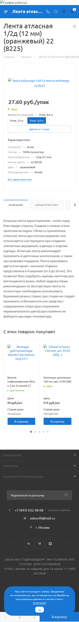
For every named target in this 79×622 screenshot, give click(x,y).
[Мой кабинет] (64, 12)
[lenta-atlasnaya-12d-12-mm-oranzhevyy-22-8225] (39, 83)
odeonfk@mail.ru (42, 518)
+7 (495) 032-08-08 (29, 510)
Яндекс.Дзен (50, 543)
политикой (39, 602)
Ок (39, 609)
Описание (16, 205)
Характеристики (46, 205)
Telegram (39, 543)
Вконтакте (28, 543)
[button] (31, 431)
